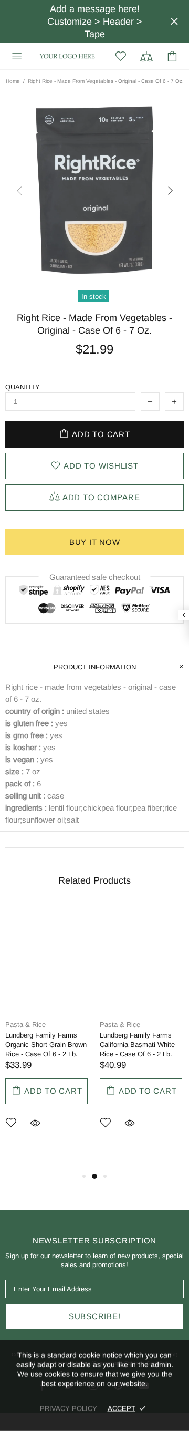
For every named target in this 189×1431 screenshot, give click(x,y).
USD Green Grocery (67, 55)
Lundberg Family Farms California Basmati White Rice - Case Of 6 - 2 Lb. (137, 1044)
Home (13, 81)
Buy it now (94, 541)
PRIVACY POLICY (68, 1408)
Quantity (22, 387)
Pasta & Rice (25, 1025)
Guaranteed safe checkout (94, 577)
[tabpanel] (47, 1033)
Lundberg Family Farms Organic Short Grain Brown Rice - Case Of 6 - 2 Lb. (46, 1044)
